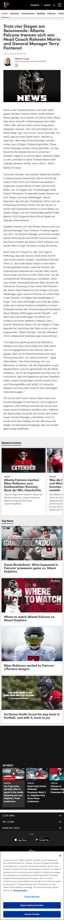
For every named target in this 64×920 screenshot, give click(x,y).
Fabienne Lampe (22, 59)
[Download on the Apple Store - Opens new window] (21, 840)
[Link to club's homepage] (6, 3)
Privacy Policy (20, 890)
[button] (13, 787)
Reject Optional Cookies (31, 905)
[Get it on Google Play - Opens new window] (42, 841)
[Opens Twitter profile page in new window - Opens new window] (16, 65)
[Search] (54, 5)
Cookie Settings (32, 896)
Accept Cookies (32, 914)
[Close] (60, 855)
